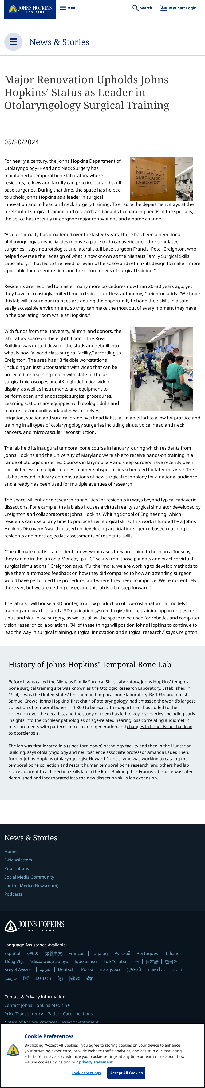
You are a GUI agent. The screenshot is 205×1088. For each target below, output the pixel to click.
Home (10, 851)
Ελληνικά (110, 969)
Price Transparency (23, 1014)
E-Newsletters (18, 860)
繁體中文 (53, 953)
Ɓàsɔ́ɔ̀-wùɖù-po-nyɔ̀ (49, 961)
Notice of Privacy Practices (31, 1022)
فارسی (10, 978)
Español (12, 953)
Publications (16, 868)
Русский (122, 953)
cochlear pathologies (63, 720)
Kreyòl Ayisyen (18, 969)
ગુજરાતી (134, 969)
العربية (46, 969)
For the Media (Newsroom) (31, 885)
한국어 (171, 961)
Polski (87, 969)
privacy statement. (96, 1061)
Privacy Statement (80, 1022)
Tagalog (100, 953)
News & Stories (59, 42)
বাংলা (136, 961)
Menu (69, 10)
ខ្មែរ (60, 978)
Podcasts (13, 894)
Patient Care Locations (70, 1014)
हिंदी (26, 978)
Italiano (172, 953)
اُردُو (177, 969)
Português (147, 953)
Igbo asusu (85, 961)
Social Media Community (29, 877)
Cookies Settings (86, 1072)
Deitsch (43, 978)
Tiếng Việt (14, 961)
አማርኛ (33, 953)
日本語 (152, 961)
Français (77, 953)
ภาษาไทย (157, 969)
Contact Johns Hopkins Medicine (37, 1005)
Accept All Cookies (126, 1072)
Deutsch (66, 969)
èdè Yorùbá (114, 961)
